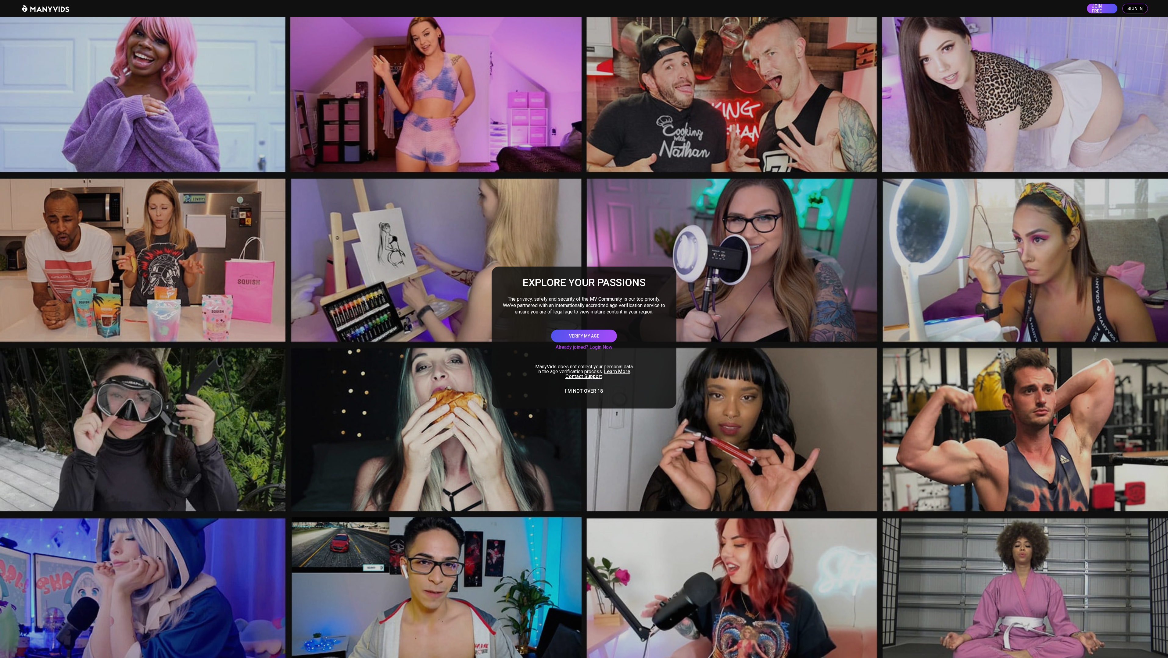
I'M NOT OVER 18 (584, 391)
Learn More (617, 371)
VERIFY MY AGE (584, 336)
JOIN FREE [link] (1097, 8)
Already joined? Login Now (584, 347)
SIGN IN (1135, 8)
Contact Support (583, 376)
